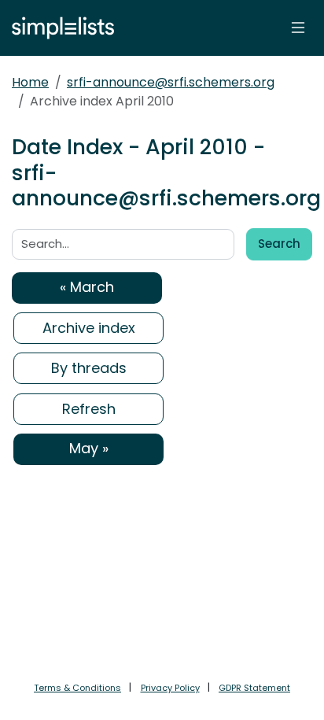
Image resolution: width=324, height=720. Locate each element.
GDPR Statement (254, 687)
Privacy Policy (170, 687)
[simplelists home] (59, 28)
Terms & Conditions (77, 687)
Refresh (89, 409)
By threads (89, 368)
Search (279, 243)
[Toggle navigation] (298, 27)
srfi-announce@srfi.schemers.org (170, 82)
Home (30, 82)
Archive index (88, 328)
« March (87, 287)
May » (89, 448)
